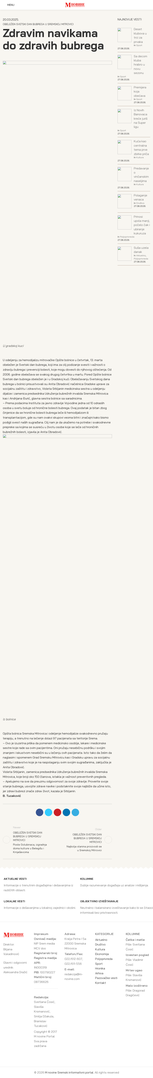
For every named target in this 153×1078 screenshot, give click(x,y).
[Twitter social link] (48, 812)
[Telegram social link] (75, 812)
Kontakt (100, 983)
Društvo (140, 203)
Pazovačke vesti (106, 978)
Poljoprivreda (127, 236)
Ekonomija (102, 954)
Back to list (57, 839)
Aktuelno (141, 255)
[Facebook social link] (39, 812)
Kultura (140, 157)
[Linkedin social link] (66, 812)
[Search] (149, 5)
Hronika (100, 968)
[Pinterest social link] (57, 812)
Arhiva (99, 973)
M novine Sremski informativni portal (69, 1072)
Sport (139, 45)
